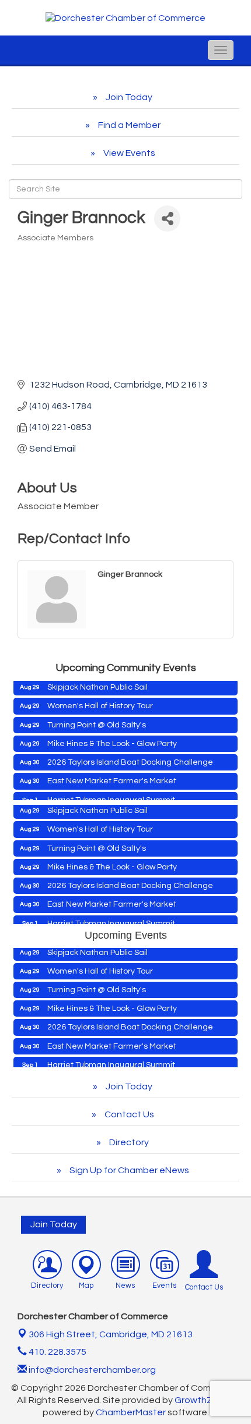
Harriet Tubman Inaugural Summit (111, 795)
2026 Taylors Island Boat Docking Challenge (130, 757)
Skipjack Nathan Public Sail (97, 682)
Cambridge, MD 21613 (111, 1334)
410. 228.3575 (56, 1351)
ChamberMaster (131, 1412)
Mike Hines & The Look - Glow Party (112, 738)
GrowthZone (202, 1400)
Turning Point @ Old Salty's (96, 720)
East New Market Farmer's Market (111, 776)
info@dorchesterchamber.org (91, 1370)
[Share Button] (167, 218)
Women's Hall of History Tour (100, 701)
